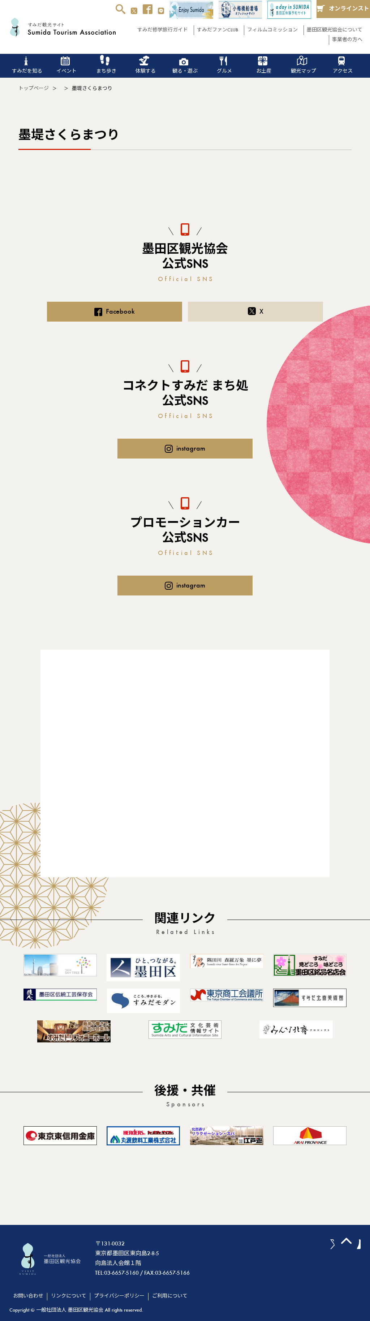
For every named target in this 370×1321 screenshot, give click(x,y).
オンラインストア (349, 12)
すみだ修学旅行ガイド (162, 30)
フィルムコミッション (272, 30)
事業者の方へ (347, 40)
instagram (190, 448)
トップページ (33, 88)
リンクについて (68, 1296)
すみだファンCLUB (217, 30)
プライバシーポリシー (119, 1296)
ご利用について (170, 1296)
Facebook (120, 311)
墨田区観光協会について (334, 30)
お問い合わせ (28, 1296)
